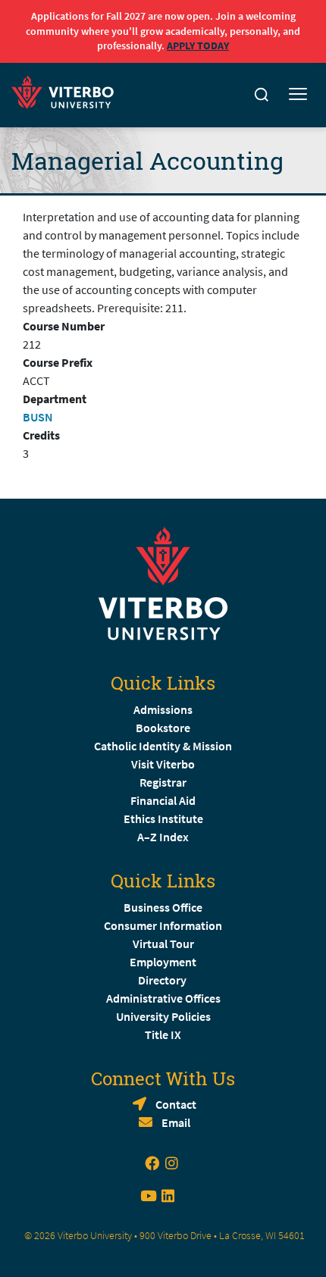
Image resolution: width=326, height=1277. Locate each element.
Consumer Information (163, 925)
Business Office (163, 907)
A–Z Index (163, 836)
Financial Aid (163, 800)
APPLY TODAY (198, 45)
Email (175, 1122)
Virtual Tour (163, 943)
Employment (163, 961)
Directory (163, 979)
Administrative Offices (163, 998)
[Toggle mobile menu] (298, 94)
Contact (175, 1104)
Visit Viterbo (163, 764)
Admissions (163, 709)
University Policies (163, 1016)
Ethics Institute (163, 818)
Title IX (163, 1034)
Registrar (163, 782)
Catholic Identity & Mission (163, 745)
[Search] (261, 94)
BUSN (38, 416)
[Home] (67, 89)
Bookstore (163, 727)
